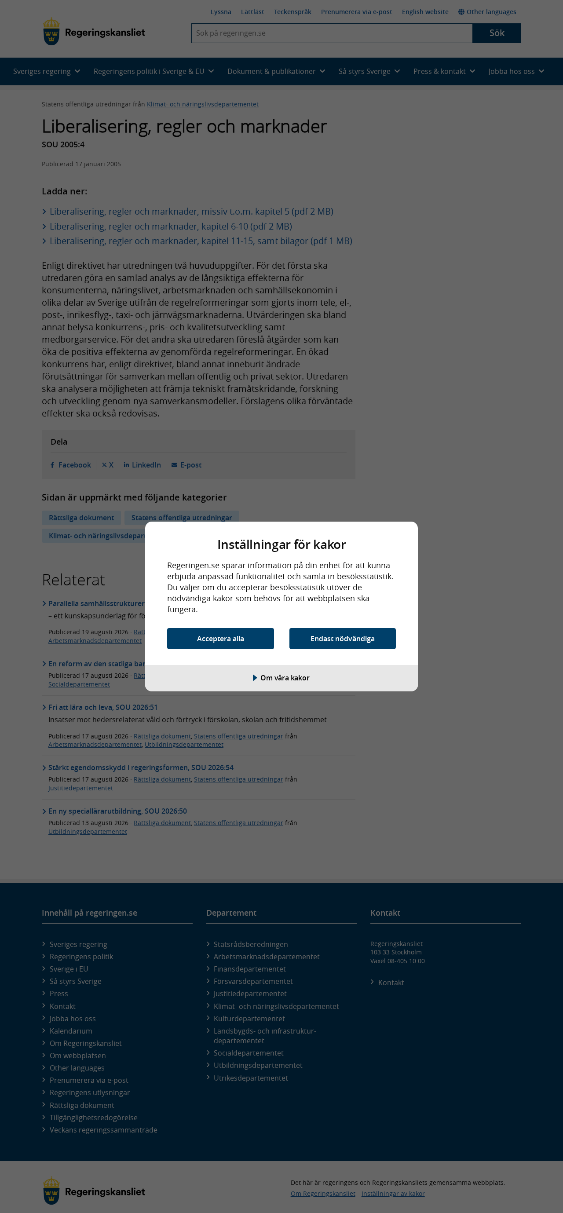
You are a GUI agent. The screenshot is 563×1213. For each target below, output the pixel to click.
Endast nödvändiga (343, 638)
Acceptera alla (220, 638)
